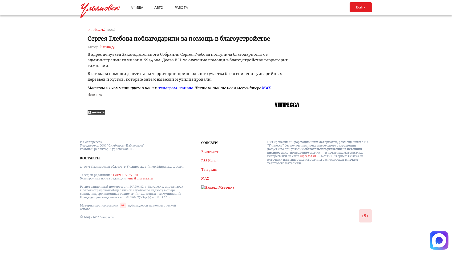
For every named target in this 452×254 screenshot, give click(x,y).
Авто (158, 7)
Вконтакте (210, 152)
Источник (95, 94)
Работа (181, 7)
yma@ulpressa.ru (140, 178)
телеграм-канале (175, 88)
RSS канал (210, 161)
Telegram (209, 169)
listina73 (107, 47)
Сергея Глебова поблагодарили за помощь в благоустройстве (179, 38)
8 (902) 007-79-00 (124, 175)
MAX (266, 88)
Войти (360, 7)
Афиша (137, 7)
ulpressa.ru (308, 156)
